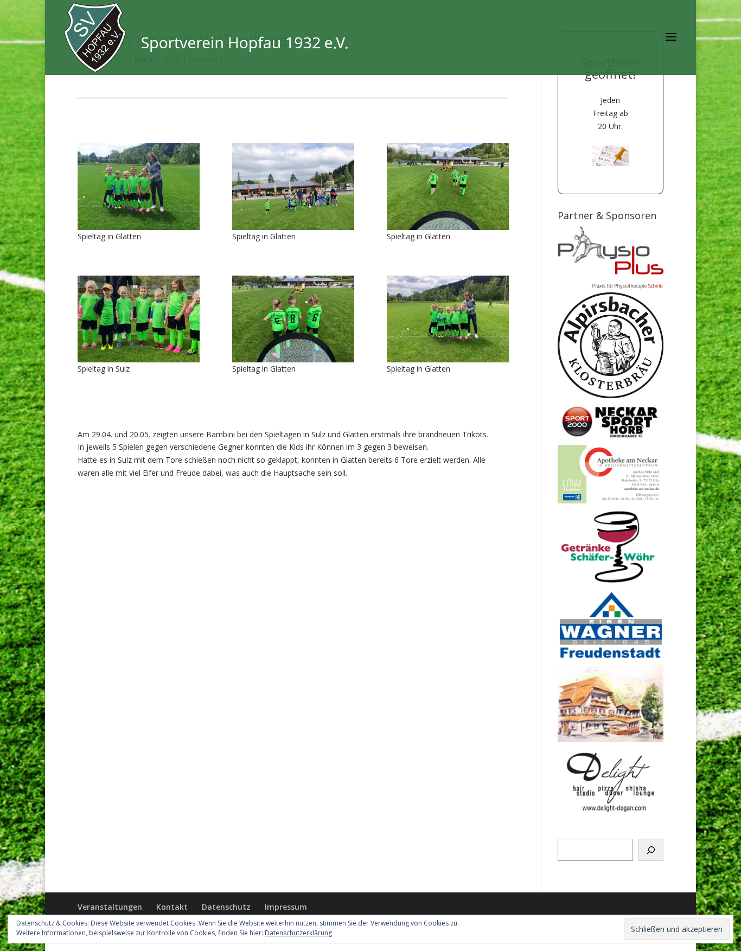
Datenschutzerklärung (298, 932)
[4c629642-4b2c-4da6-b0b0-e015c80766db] (448, 186)
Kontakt (172, 907)
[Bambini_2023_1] (139, 186)
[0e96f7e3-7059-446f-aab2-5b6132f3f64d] (448, 319)
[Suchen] (650, 850)
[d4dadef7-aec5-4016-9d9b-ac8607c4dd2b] (139, 319)
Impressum (286, 907)
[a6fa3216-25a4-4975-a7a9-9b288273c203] (293, 319)
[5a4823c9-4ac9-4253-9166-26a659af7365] (293, 186)
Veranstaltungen (110, 907)
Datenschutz (226, 907)
